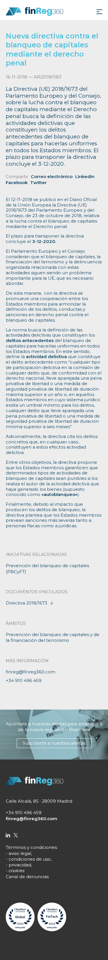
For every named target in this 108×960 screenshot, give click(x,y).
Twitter (38, 182)
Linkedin (84, 176)
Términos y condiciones (31, 847)
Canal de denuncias (27, 876)
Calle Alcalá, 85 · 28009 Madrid (39, 801)
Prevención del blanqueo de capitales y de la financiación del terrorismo (52, 637)
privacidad (20, 865)
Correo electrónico (52, 176)
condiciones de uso (30, 859)
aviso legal (20, 853)
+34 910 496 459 (23, 680)
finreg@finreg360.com (30, 672)
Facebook (17, 182)
